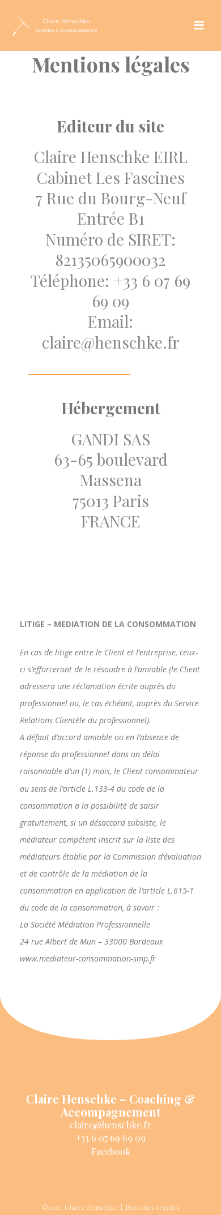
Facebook (110, 1151)
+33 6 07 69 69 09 (111, 1138)
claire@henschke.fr (110, 1125)
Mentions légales (152, 1207)
